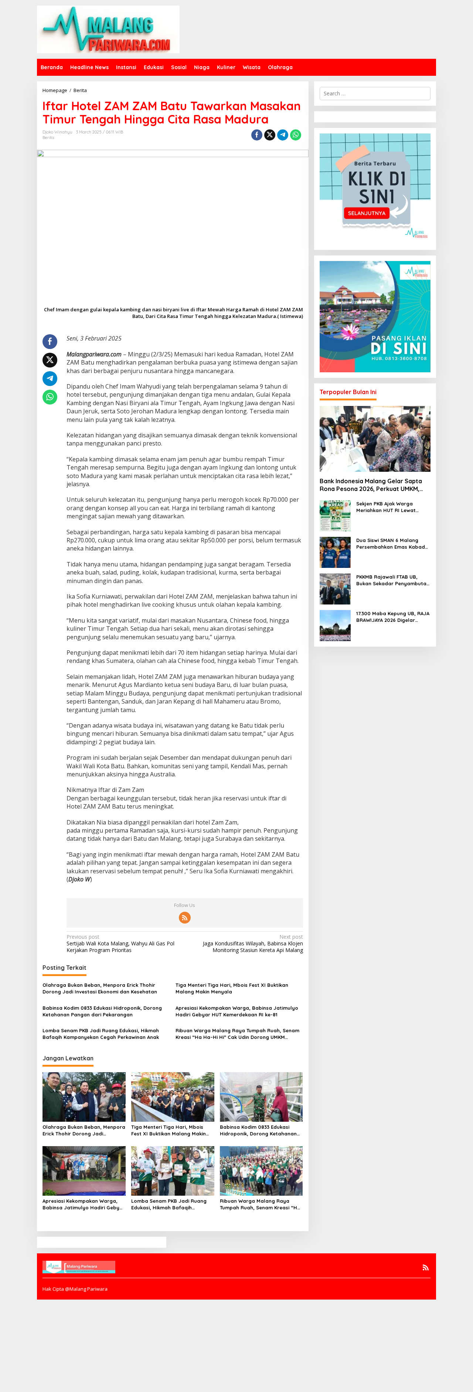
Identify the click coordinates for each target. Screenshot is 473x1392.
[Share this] (256, 134)
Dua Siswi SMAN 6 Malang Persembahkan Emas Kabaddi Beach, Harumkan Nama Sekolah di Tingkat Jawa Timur (392, 543)
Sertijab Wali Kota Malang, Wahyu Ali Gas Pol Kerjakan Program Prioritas (120, 944)
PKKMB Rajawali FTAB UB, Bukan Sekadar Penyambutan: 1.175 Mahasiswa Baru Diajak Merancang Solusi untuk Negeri (393, 580)
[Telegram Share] (282, 134)
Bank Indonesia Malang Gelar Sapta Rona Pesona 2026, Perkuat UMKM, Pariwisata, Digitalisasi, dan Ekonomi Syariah (372, 485)
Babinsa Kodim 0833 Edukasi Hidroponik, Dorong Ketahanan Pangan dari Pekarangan (102, 1011)
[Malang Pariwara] (108, 28)
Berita (48, 137)
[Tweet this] (269, 134)
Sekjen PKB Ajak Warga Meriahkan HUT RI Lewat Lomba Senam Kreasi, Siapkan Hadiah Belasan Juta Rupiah (393, 507)
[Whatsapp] (295, 134)
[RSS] (185, 918)
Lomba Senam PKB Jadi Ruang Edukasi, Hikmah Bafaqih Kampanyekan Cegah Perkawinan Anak (100, 1033)
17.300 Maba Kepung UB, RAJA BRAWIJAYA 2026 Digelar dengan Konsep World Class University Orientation (392, 616)
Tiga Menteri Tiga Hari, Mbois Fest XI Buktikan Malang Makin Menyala (232, 988)
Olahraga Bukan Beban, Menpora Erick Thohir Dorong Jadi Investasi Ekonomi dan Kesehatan (99, 988)
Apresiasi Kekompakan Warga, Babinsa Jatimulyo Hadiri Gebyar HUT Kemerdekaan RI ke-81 (237, 1011)
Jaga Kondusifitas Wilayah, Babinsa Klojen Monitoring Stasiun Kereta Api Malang (253, 944)
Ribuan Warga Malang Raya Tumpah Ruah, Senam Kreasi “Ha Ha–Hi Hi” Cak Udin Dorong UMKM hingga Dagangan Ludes (237, 1033)
